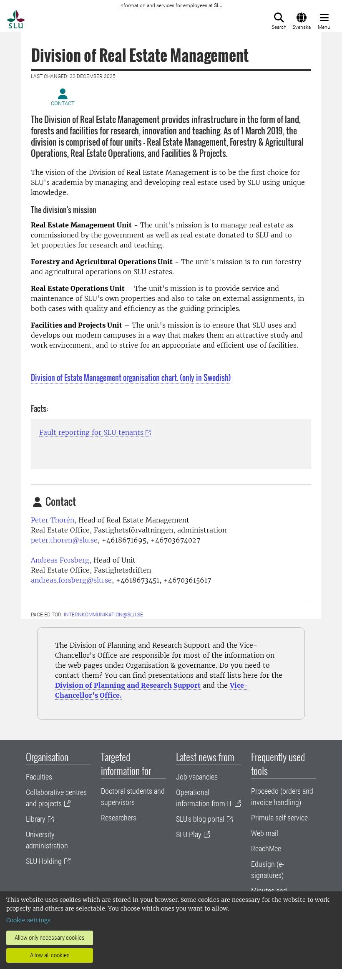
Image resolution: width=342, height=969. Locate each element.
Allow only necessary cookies (50, 937)
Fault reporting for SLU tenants (91, 432)
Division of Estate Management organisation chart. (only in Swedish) (131, 377)
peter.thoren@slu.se (64, 540)
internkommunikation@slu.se (103, 615)
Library (35, 819)
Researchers (118, 817)
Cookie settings (28, 920)
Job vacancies (197, 776)
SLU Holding (44, 861)
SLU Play (188, 834)
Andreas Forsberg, (61, 560)
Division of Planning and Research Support (128, 685)
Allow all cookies (50, 955)
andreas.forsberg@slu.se (71, 580)
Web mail (264, 833)
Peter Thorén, (53, 520)
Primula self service (279, 817)
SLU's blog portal (200, 819)
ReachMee (266, 848)
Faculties (39, 776)
